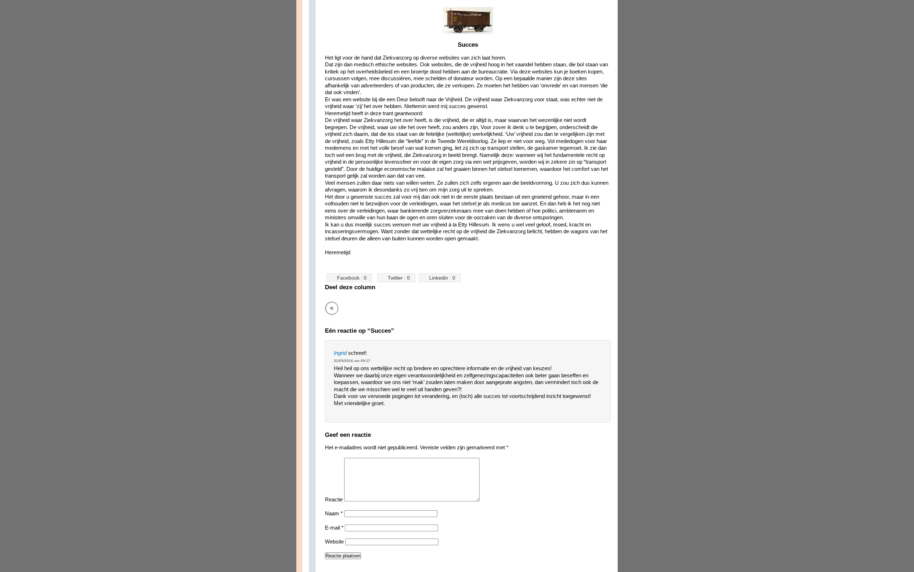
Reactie (334, 499)
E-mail (334, 528)
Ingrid (340, 353)
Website (334, 541)
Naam (334, 513)
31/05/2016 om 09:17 (352, 361)
